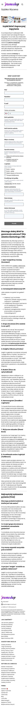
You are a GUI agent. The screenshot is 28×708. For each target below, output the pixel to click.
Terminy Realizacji (6, 628)
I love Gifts (4, 698)
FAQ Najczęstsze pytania (8, 634)
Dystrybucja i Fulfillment (7, 670)
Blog (2, 696)
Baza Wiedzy (4, 636)
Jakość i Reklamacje (6, 632)
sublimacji (20, 439)
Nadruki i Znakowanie (7, 666)
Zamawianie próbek (6, 630)
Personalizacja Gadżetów (8, 668)
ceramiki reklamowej (7, 586)
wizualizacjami (5, 63)
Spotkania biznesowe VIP (7, 658)
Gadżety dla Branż (6, 644)
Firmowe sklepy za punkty (8, 680)
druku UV (12, 439)
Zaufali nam (4, 692)
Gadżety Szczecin (6, 682)
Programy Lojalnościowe (7, 674)
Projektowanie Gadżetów (8, 678)
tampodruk (19, 443)
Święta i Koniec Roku (6, 660)
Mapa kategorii (5, 700)
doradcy (6, 515)
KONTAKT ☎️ (4, 688)
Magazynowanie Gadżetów (8, 672)
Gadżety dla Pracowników (8, 648)
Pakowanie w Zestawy (7, 676)
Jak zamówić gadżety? (7, 622)
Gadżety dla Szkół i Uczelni (8, 656)
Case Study (4, 694)
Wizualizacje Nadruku (7, 624)
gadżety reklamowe (19, 266)
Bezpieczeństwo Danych (7, 704)
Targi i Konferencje (6, 646)
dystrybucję (22, 420)
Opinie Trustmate (6, 690)
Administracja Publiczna (7, 654)
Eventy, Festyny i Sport (7, 650)
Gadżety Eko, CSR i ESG (7, 652)
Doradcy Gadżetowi (6, 626)
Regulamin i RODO (6, 702)
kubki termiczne (6, 584)
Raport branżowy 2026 (7, 638)
